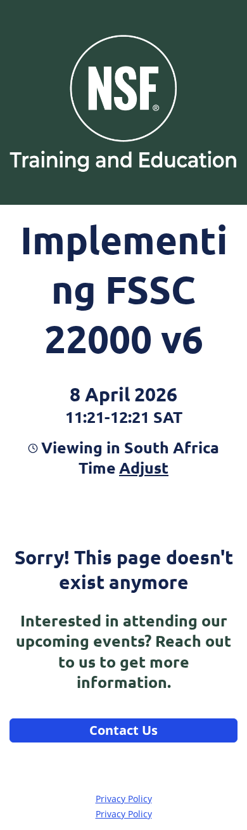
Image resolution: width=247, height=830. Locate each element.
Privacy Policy (124, 799)
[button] (142, 467)
